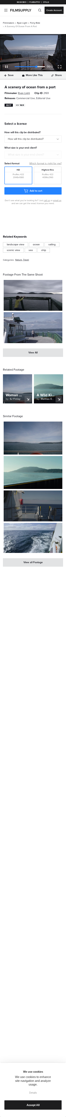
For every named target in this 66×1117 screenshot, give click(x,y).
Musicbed (21, 2)
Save (11, 75)
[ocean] (36, 244)
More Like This (34, 75)
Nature (18, 260)
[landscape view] (15, 244)
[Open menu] (6, 10)
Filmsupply (34, 2)
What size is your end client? (26, 154)
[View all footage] (33, 562)
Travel (26, 260)
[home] (23, 10)
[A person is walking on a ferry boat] (33, 327)
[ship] (44, 250)
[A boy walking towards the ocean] (33, 295)
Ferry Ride (35, 23)
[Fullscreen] (59, 66)
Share (58, 75)
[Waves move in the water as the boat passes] (33, 538)
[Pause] (6, 66)
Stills (46, 2)
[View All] (33, 352)
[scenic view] (13, 250)
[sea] (30, 250)
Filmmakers (8, 23)
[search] (39, 10)
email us (57, 200)
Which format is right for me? (45, 163)
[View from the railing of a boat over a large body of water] (33, 438)
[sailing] (52, 244)
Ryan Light (22, 23)
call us (47, 200)
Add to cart (36, 190)
